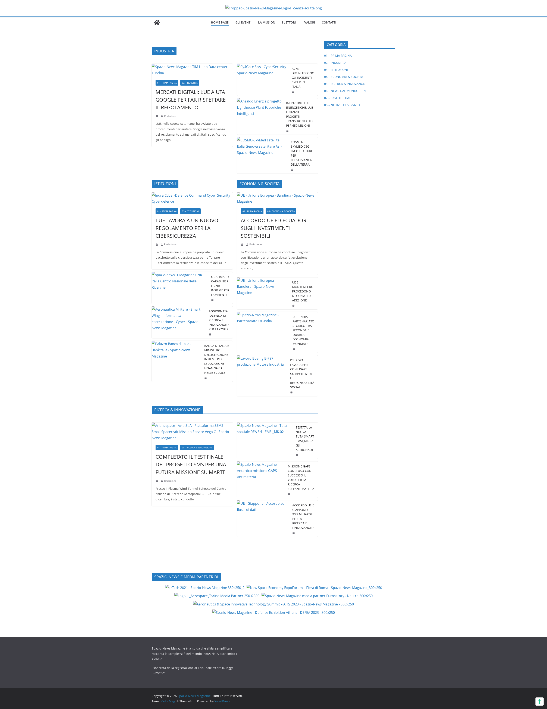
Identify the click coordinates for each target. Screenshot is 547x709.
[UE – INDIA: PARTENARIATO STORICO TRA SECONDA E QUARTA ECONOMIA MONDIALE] (263, 332)
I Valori (309, 22)
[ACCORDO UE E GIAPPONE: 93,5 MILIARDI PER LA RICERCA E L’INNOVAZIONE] (263, 518)
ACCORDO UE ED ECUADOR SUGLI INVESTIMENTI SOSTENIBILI (273, 228)
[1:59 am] (294, 305)
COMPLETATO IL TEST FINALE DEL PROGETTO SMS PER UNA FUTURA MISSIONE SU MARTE (191, 464)
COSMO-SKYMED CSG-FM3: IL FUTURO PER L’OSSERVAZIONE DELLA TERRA (302, 153)
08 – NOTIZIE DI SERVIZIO (342, 105)
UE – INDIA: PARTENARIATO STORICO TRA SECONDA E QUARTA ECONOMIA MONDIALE (303, 330)
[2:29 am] (213, 300)
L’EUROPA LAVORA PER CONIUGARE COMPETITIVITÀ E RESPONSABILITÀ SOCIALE (302, 373)
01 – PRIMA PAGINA (338, 55)
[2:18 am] (157, 116)
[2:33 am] (242, 244)
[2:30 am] (294, 349)
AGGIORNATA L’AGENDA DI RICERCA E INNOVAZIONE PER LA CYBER (219, 320)
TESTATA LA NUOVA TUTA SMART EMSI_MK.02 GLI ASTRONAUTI (305, 438)
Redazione (170, 116)
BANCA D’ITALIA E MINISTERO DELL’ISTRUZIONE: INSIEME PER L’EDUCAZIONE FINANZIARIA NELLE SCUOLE (216, 359)
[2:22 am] (157, 481)
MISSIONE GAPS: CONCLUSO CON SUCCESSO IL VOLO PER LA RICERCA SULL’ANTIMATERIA (301, 477)
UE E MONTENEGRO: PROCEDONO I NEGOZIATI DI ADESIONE (303, 291)
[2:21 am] (297, 455)
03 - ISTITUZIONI (190, 211)
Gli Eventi (243, 22)
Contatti (329, 22)
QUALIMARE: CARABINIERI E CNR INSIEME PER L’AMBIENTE (220, 286)
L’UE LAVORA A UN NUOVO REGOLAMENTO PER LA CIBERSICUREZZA (187, 228)
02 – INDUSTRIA (335, 63)
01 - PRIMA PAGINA (166, 82)
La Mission (266, 22)
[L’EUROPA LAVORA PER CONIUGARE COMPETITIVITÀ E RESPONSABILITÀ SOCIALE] (262, 375)
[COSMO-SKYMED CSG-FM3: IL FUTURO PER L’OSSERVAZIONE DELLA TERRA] (262, 155)
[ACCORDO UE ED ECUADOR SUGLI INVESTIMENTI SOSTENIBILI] (277, 198)
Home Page (220, 22)
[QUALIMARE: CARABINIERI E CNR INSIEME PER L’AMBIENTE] (180, 288)
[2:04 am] (288, 130)
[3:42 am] (157, 244)
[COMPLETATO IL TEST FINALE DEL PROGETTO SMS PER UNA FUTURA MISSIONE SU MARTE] (192, 432)
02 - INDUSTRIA (189, 82)
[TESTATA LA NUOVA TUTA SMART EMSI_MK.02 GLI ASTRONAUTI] (265, 441)
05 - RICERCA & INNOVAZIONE (197, 447)
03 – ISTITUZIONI (336, 70)
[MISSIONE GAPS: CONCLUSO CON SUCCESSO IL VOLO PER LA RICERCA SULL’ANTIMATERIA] (261, 479)
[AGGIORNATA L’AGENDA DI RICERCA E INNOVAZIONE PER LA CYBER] (178, 322)
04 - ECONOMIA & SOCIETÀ (281, 211)
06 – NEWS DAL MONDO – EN (345, 91)
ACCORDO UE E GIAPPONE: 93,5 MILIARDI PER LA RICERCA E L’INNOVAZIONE (303, 516)
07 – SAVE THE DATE (338, 98)
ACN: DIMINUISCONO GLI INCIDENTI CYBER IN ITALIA (303, 78)
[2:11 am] (289, 494)
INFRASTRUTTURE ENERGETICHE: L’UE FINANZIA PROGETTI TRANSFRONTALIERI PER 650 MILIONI (300, 114)
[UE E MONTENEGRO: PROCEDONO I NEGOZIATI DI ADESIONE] (263, 293)
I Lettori (289, 22)
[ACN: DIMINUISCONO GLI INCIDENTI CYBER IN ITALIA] (262, 80)
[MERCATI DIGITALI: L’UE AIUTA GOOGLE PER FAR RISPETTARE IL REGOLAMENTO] (192, 70)
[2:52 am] (294, 533)
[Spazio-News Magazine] (157, 23)
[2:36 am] (293, 91)
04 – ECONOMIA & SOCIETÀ (343, 77)
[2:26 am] (210, 334)
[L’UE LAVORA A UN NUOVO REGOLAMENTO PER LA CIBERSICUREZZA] (192, 198)
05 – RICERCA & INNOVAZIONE (345, 84)
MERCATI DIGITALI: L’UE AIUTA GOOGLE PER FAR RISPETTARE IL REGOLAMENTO (191, 99)
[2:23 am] (292, 392)
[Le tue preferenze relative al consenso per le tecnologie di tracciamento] (539, 701)
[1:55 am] (292, 169)
